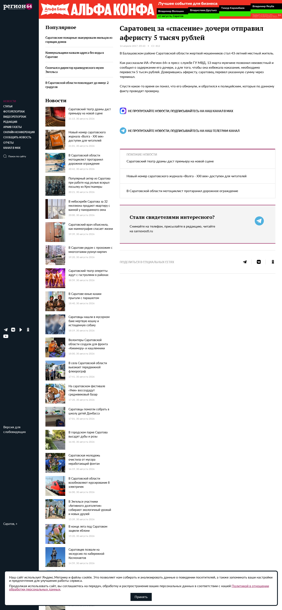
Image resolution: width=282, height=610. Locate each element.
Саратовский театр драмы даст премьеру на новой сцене (170, 161)
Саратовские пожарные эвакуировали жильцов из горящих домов (78, 39)
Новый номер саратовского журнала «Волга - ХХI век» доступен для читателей (186, 176)
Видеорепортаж (14, 116)
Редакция (10, 122)
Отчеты (8, 142)
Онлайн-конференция (19, 132)
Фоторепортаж (14, 111)
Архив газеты (12, 127)
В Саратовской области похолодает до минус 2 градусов (77, 84)
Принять (141, 596)
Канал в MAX (11, 148)
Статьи (7, 106)
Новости (9, 101)
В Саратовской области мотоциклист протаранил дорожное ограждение (182, 190)
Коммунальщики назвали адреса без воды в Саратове (74, 54)
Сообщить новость (17, 137)
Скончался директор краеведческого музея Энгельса (74, 69)
